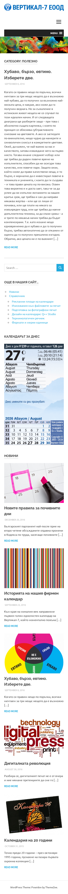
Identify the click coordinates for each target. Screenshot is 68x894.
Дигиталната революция (27, 763)
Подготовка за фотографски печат (34, 309)
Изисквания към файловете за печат (36, 305)
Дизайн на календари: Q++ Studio (34, 314)
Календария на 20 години (28, 840)
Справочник (17, 295)
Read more (11, 247)
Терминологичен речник (28, 318)
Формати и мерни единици (30, 322)
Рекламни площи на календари (33, 301)
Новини (14, 291)
